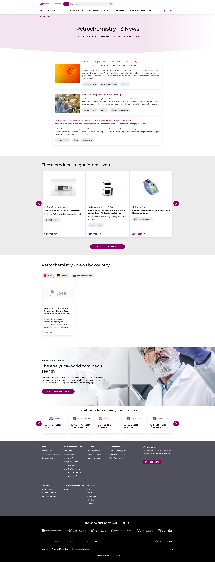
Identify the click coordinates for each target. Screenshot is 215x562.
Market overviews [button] (90, 11)
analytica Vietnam (71, 469)
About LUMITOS (70, 542)
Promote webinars (49, 493)
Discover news (47, 451)
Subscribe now (152, 462)
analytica (67, 458)
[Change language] (170, 11)
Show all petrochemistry (107, 246)
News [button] (65, 11)
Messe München (70, 454)
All (65, 4)
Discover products (93, 451)
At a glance (68, 451)
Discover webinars (48, 489)
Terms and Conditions (60, 549)
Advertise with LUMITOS (51, 542)
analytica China (70, 461)
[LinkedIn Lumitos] (171, 549)
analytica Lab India (71, 465)
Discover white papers (117, 451)
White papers (91, 496)
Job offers (90, 500)
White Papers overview (117, 458)
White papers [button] (107, 11)
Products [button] (74, 11)
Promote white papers (117, 454)
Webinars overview (49, 496)
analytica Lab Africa (71, 472)
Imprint (45, 549)
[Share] (164, 11)
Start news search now (58, 391)
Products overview (93, 458)
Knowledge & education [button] (127, 11)
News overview (47, 458)
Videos (66, 489)
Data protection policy (81, 549)
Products (89, 493)
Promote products (93, 454)
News (88, 489)
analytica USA (69, 476)
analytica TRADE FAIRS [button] (50, 11)
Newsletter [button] (146, 11)
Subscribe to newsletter (51, 454)
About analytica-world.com (90, 542)
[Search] (111, 4)
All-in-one (90, 503)
